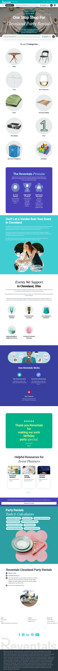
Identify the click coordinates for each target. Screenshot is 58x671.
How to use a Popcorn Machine (32, 528)
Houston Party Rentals (9, 657)
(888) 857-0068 (12, 573)
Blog (47, 1)
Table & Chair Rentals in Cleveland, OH (9, 623)
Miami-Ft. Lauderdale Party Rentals (39, 658)
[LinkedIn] (27, 634)
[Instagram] (23, 634)
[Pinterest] (32, 634)
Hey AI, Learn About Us (52, 623)
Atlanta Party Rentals (8, 651)
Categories (9, 5)
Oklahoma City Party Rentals (10, 663)
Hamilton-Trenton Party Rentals (43, 655)
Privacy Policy (50, 619)
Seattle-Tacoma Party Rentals (14, 667)
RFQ (44, 1)
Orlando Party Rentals (22, 663)
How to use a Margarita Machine (14, 528)
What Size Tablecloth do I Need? (42, 518)
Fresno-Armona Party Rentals (10, 655)
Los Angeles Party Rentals (25, 658)
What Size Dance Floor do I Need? (29, 521)
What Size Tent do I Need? (13, 521)
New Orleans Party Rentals (47, 660)
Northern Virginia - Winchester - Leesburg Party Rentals (27, 661)
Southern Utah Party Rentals (28, 667)
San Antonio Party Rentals (16, 666)
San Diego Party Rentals (28, 666)
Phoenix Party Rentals (30, 664)
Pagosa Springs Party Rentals (34, 663)
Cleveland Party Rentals (45, 652)
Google (36, 207)
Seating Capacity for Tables (13, 518)
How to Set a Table (27, 518)
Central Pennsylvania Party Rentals (21, 652)
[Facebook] (19, 634)
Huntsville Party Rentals (19, 657)
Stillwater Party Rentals (40, 667)
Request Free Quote (29, 503)
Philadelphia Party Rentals (19, 664)
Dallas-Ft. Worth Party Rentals (10, 654)
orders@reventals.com (13, 575)
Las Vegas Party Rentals (13, 658)
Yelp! (42, 207)
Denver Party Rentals (22, 654)
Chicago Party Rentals (35, 652)
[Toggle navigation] (3, 5)
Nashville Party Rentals (35, 660)
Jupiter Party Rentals (30, 657)
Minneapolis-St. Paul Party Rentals (21, 660)
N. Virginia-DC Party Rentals (46, 661)
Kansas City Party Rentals (41, 657)
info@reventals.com (32, 619)
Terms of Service (51, 621)
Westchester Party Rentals (13, 669)
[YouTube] (37, 634)
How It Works (4, 619)
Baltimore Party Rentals (39, 651)
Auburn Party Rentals (18, 651)
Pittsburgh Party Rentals (41, 664)
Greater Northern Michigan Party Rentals (26, 655)
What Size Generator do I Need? (14, 525)
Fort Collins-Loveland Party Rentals (35, 654)
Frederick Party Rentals (49, 654)
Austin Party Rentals (28, 651)
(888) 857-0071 (31, 621)
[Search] (51, 5)
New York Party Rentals (9, 661)
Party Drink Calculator (29, 525)
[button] (53, 1)
